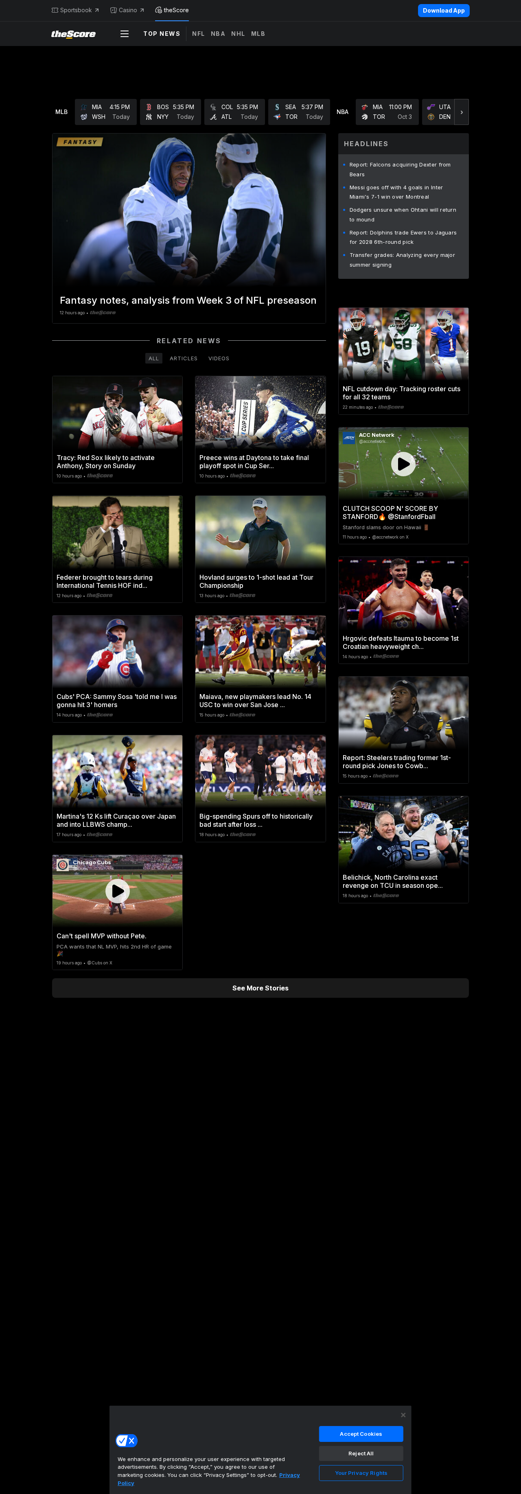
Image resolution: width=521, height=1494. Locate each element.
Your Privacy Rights (361, 1473)
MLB (258, 33)
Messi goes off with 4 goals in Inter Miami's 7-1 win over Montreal (396, 192)
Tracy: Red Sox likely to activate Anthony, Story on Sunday (106, 461)
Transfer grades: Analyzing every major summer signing (402, 260)
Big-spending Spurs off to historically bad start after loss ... (256, 820)
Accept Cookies (361, 1433)
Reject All (361, 1453)
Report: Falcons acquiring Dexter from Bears (400, 169)
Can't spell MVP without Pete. (102, 936)
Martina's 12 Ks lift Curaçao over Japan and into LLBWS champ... (116, 820)
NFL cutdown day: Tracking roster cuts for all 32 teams (401, 393)
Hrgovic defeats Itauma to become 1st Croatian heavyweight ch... (401, 642)
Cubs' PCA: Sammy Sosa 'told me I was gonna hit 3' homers (117, 700)
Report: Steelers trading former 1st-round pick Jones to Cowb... (397, 762)
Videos (219, 358)
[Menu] (125, 34)
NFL (198, 33)
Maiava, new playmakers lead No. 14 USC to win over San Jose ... (255, 700)
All (154, 358)
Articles (184, 358)
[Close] (403, 1415)
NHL (238, 33)
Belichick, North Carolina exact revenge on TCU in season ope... (393, 881)
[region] (260, 1449)
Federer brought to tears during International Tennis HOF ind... (105, 581)
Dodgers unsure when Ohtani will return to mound (403, 214)
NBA (218, 33)
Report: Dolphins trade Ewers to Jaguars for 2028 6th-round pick (403, 237)
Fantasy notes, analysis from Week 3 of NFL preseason (188, 300)
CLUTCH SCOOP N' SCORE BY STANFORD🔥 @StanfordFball (390, 512)
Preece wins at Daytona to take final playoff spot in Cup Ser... (254, 461)
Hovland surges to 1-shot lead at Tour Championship (256, 581)
